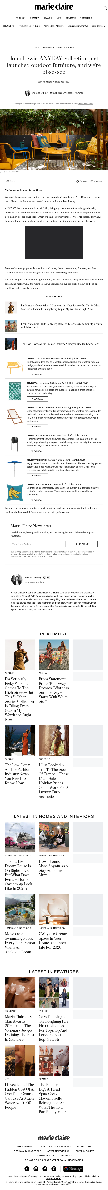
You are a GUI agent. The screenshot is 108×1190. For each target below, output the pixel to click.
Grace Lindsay (41, 93)
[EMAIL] (48, 577)
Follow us (83, 181)
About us (66, 1156)
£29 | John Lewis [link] (75, 460)
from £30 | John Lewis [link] (74, 435)
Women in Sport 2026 (29, 26)
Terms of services (42, 552)
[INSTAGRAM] (44, 577)
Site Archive (24, 1147)
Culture (71, 18)
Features (79, 93)
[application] (54, 242)
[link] (15, 367)
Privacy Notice (86, 552)
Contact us (84, 1147)
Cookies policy (45, 1156)
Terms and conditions (27, 1151)
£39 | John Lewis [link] (82, 407)
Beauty (34, 18)
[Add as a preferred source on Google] (80, 1169)
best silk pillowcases (58, 512)
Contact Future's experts (54, 1147)
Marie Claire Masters (54, 26)
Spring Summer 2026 (78, 26)
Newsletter (98, 181)
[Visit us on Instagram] (35, 1168)
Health (47, 18)
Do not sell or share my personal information (54, 1160)
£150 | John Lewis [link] (77, 383)
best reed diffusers (28, 512)
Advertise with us (58, 1151)
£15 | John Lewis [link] (71, 484)
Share (12, 181)
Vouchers (86, 18)
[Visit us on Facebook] (44, 1168)
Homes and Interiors (58, 47)
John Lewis (68, 197)
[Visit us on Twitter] (26, 1168)
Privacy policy (85, 1151)
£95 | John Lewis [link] (77, 358)
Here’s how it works (85, 104)
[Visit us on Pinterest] (53, 1168)
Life (59, 18)
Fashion (20, 18)
